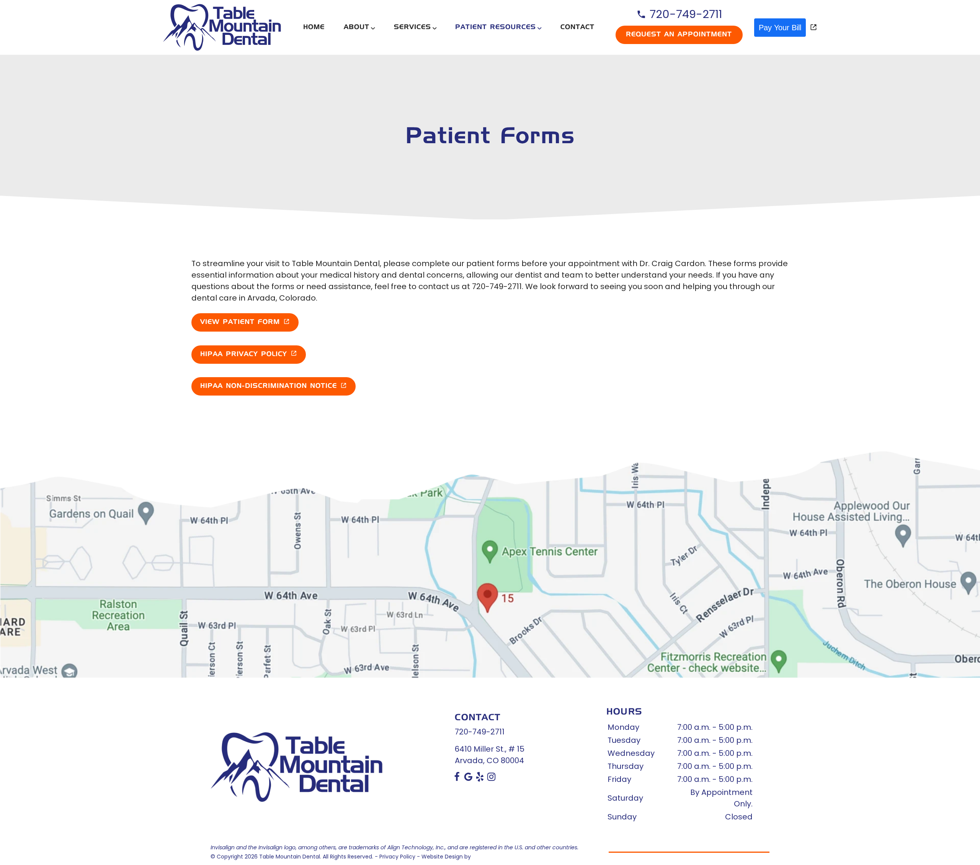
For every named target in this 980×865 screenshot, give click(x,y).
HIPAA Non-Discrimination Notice (268, 386)
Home (314, 27)
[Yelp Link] (480, 778)
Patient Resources (495, 27)
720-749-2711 (684, 14)
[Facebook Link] (457, 778)
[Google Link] (468, 778)
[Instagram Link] (491, 778)
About (356, 27)
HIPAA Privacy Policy (243, 354)
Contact (577, 27)
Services (412, 27)
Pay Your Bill (780, 27)
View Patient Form (240, 322)
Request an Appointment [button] (679, 34)
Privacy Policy (397, 856)
